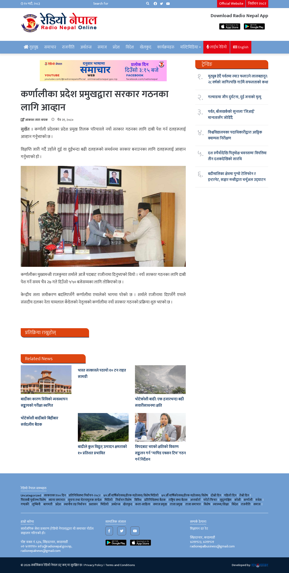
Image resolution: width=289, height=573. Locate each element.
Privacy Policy (93, 565)
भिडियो (104, 504)
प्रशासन (93, 504)
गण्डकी (25, 504)
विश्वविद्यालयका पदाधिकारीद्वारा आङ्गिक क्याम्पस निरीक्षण (235, 135)
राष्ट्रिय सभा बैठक (178, 500)
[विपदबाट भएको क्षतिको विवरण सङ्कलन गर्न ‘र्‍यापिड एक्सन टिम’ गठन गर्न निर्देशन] (160, 427)
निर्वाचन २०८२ (257, 4)
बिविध (137, 500)
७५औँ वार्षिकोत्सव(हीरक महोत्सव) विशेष (184, 495)
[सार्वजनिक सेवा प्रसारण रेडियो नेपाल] (60, 21)
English (242, 47)
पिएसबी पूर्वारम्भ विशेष (33, 500)
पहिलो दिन (230, 495)
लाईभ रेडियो (218, 47)
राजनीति (68, 47)
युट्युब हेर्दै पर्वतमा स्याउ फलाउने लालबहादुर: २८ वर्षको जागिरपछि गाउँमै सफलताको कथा (238, 79)
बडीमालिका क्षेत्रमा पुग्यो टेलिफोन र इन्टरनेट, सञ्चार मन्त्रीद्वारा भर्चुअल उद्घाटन (237, 177)
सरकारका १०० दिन (55, 495)
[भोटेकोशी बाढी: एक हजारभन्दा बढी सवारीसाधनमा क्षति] (160, 379)
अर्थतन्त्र (86, 47)
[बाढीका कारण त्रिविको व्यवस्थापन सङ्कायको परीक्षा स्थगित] (46, 379)
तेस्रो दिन (244, 495)
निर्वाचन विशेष (123, 500)
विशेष (207, 504)
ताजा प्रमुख (176, 504)
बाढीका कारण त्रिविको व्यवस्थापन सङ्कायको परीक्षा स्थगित (44, 402)
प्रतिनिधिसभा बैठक (155, 500)
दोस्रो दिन (216, 495)
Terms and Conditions (120, 565)
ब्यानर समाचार (57, 500)
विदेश (130, 47)
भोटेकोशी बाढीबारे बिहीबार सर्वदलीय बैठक (39, 421)
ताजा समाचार (193, 504)
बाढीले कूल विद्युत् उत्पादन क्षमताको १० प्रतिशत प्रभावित (102, 450)
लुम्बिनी (36, 504)
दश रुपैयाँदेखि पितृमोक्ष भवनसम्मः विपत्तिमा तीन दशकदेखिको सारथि (237, 156)
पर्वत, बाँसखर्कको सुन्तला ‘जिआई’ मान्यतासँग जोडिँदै (231, 115)
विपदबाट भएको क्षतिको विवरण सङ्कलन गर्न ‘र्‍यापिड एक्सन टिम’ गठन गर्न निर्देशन (160, 453)
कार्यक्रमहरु (165, 47)
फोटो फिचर (210, 500)
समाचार (50, 47)
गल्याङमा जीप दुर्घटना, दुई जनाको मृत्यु (234, 97)
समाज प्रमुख (160, 504)
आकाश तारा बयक (36, 120)
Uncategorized (31, 495)
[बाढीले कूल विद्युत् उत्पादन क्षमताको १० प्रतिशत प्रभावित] (103, 427)
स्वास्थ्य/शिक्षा (221, 504)
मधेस (258, 500)
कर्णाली (248, 500)
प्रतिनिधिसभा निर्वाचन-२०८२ (84, 495)
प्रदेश (116, 47)
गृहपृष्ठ (33, 47)
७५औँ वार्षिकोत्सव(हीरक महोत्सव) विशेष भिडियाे (130, 495)
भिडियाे (109, 500)
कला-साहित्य (142, 504)
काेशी (237, 500)
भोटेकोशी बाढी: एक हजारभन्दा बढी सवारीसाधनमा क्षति (159, 402)
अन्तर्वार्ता (195, 500)
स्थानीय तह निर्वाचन (75, 504)
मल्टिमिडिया (189, 47)
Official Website (231, 4)
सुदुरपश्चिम (225, 500)
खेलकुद (145, 47)
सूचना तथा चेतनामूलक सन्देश (85, 500)
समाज (102, 47)
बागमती (47, 504)
